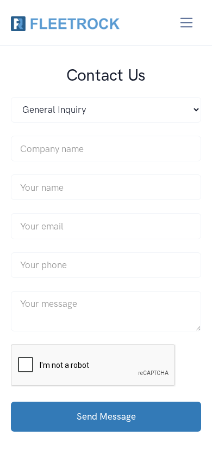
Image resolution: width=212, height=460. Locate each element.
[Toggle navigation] (187, 22)
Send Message (106, 416)
